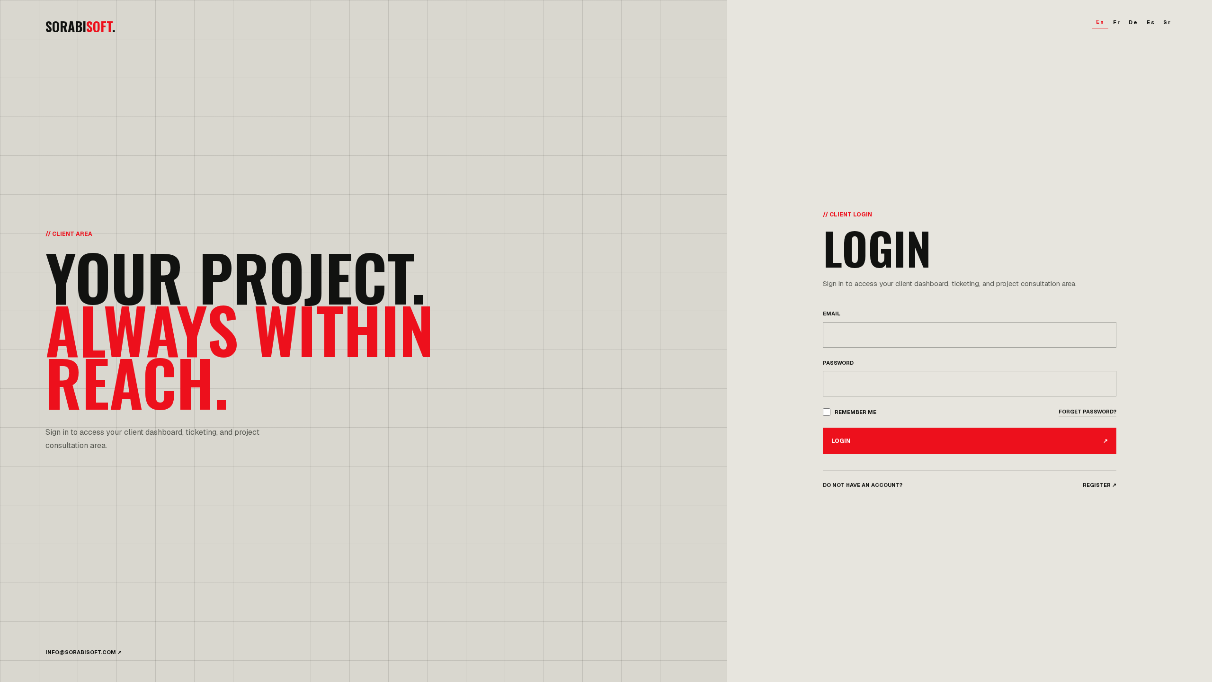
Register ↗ (1099, 485)
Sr (1167, 22)
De (1133, 22)
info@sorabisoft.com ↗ (83, 652)
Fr (1117, 22)
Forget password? (1087, 411)
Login (969, 441)
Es (1151, 22)
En (1100, 21)
